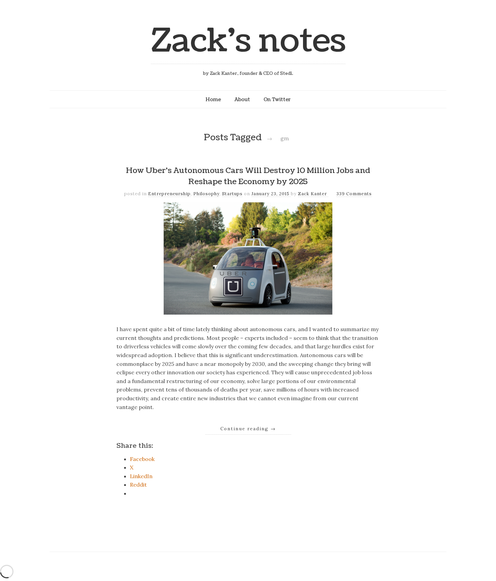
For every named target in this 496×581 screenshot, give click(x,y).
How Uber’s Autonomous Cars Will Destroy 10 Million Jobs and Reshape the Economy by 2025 (248, 176)
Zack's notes (248, 41)
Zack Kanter (313, 194)
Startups (232, 194)
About (242, 99)
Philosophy (206, 194)
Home (213, 99)
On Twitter (277, 99)
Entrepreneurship (169, 194)
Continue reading (248, 429)
